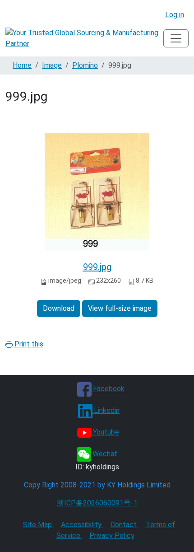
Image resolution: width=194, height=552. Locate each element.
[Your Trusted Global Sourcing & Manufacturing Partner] (84, 38)
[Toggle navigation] (176, 38)
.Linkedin (106, 410)
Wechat (104, 453)
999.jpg (97, 267)
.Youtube (105, 432)
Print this (28, 344)
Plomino (85, 65)
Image (52, 65)
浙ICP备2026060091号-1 (97, 503)
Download (58, 308)
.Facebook (108, 388)
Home (22, 65)
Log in (174, 14)
